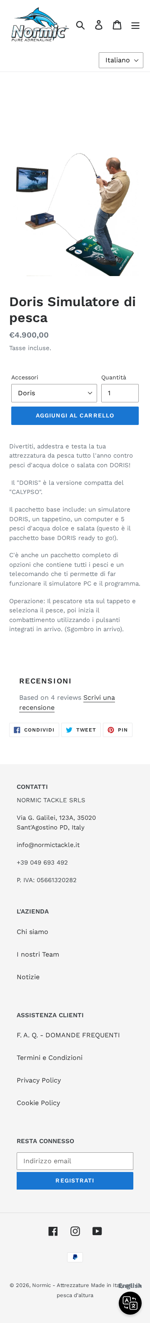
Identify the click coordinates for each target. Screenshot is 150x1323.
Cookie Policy (38, 1103)
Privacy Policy (39, 1080)
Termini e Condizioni (49, 1058)
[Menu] (135, 24)
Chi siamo (32, 932)
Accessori (24, 377)
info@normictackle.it (48, 845)
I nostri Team (38, 954)
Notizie (28, 977)
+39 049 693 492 (42, 862)
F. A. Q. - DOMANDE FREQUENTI (68, 1035)
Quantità (113, 377)
